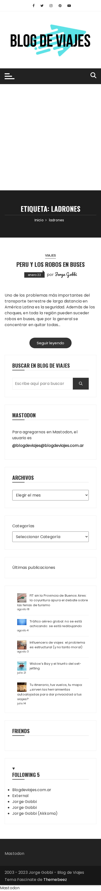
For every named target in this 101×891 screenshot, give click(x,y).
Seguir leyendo (50, 343)
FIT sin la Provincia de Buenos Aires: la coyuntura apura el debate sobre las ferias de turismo (52, 600)
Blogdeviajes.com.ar (31, 790)
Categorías (23, 526)
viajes (50, 255)
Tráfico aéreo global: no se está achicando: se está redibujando (56, 624)
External (20, 796)
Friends (21, 731)
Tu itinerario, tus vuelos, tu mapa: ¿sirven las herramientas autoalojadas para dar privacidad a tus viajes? (50, 692)
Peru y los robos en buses (50, 264)
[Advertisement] (50, 137)
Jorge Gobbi (66, 274)
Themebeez (55, 879)
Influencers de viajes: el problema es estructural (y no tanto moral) (57, 645)
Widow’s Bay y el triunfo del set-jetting (55, 666)
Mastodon (14, 853)
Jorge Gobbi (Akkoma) (35, 813)
